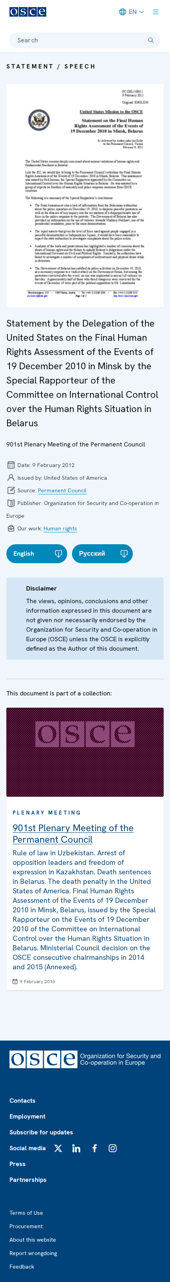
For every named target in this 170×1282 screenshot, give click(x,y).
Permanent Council (62, 490)
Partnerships (28, 1180)
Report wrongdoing (33, 1253)
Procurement (26, 1226)
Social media (27, 1148)
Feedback (21, 1266)
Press (17, 1164)
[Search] (151, 40)
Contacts (22, 1100)
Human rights (60, 528)
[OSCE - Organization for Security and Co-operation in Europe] (27, 12)
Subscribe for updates (41, 1132)
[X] (58, 1148)
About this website (32, 1239)
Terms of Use (26, 1212)
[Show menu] (156, 12)
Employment (27, 1116)
